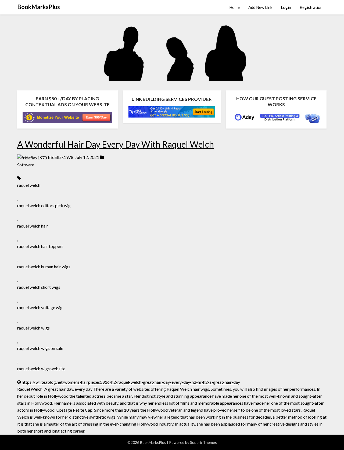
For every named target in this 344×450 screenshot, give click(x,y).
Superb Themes (203, 442)
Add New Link (260, 7)
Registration (311, 7)
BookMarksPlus (38, 6)
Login (286, 7)
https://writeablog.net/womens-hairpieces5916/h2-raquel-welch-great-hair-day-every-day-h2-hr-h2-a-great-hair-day (131, 382)
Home (234, 7)
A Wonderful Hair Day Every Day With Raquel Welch (115, 144)
